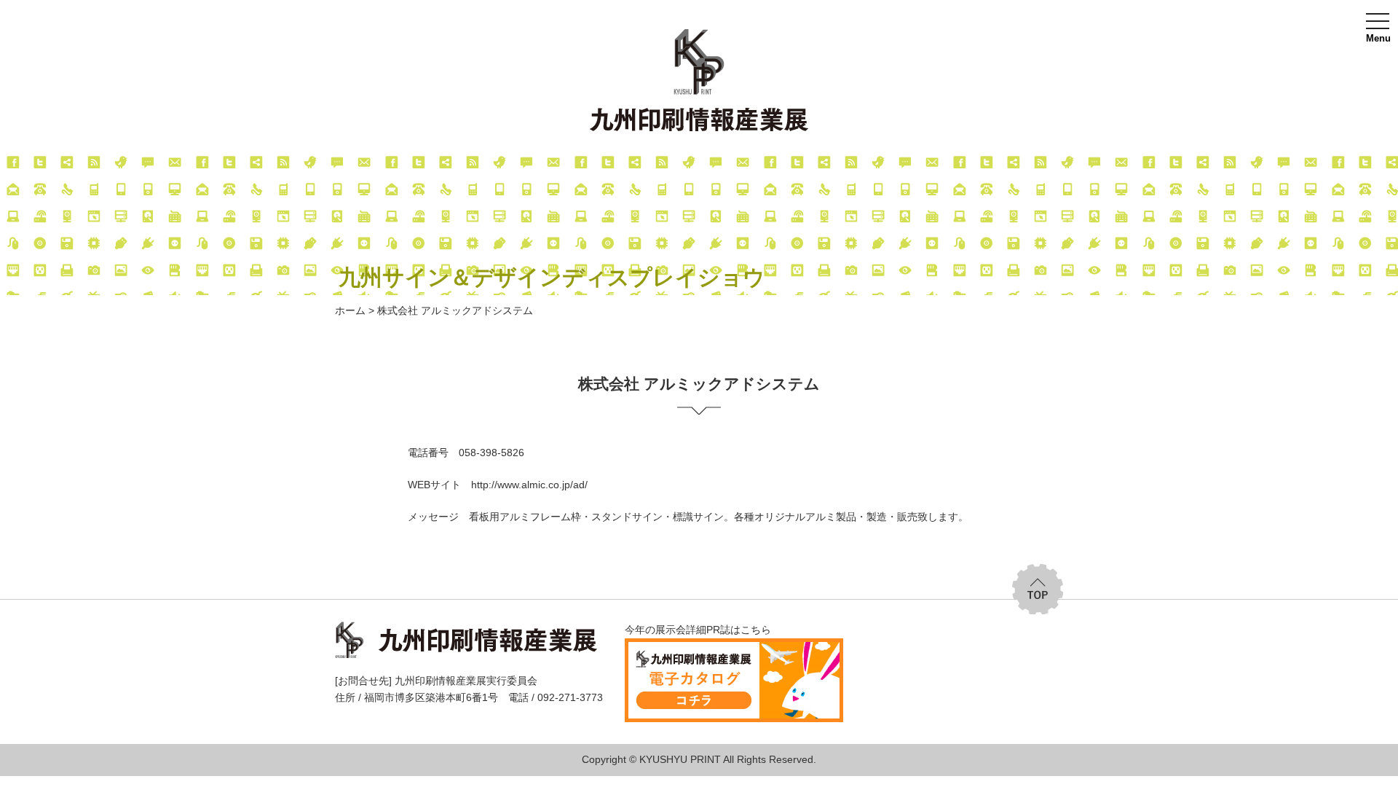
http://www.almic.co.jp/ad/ (529, 484)
